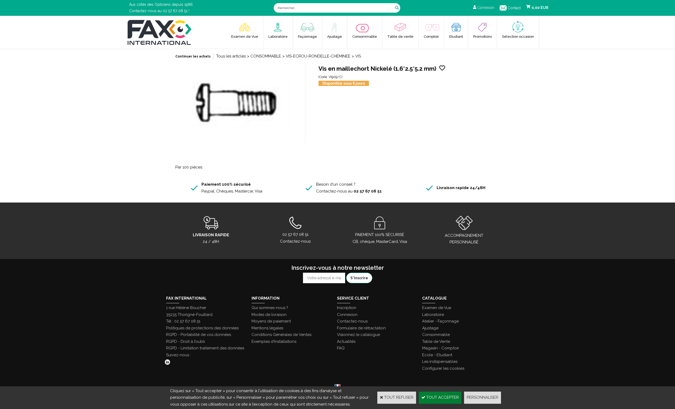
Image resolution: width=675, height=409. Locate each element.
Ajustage (334, 37)
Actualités (346, 341)
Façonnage (307, 37)
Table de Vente (436, 341)
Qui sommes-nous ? (270, 307)
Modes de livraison (269, 314)
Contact (514, 8)
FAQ (341, 348)
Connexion (347, 314)
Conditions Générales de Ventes (281, 334)
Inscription (346, 307)
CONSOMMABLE (265, 56)
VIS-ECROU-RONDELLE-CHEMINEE (318, 56)
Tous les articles (231, 56)
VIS (358, 56)
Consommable (364, 37)
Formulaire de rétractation (361, 328)
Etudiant (456, 37)
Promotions (482, 37)
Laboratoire (278, 37)
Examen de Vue (244, 37)
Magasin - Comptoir (440, 348)
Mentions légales (267, 328)
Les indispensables (439, 361)
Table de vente (400, 37)
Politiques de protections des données (202, 328)
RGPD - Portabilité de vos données (198, 334)
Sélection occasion (518, 37)
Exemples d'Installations (274, 341)
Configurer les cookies (443, 368)
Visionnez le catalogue (358, 334)
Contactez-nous (352, 321)
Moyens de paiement (271, 321)
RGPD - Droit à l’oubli (185, 341)
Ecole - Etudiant (437, 355)
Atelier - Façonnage (440, 321)
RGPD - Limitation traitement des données (205, 348)
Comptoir (431, 37)
